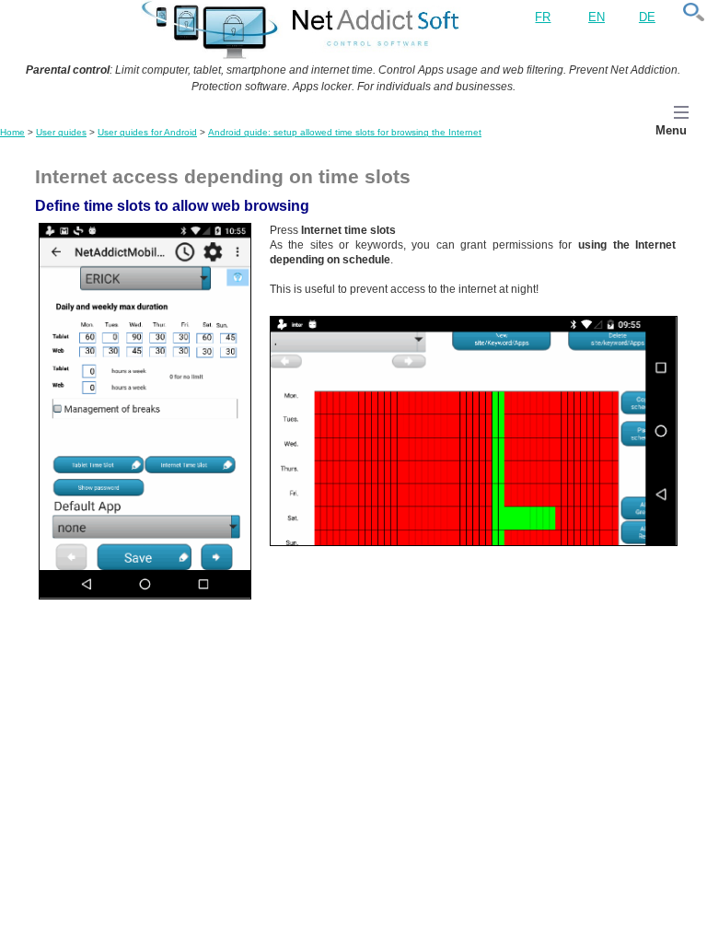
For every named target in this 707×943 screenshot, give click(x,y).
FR (543, 17)
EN (596, 17)
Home (12, 132)
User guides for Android (147, 132)
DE (647, 17)
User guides (61, 132)
